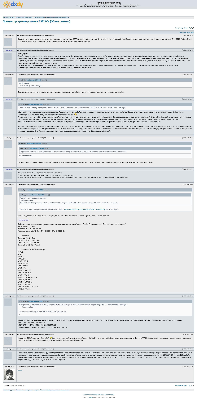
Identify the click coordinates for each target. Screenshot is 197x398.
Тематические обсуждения (24, 390)
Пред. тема (182, 32)
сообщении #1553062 (35, 104)
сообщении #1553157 (35, 301)
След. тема (190, 32)
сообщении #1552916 (35, 190)
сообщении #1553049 (34, 80)
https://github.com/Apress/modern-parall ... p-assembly (84, 209)
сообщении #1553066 (34, 143)
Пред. (185, 28)
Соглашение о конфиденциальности (93, 394)
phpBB (91, 397)
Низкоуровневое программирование (57, 390)
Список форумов (8, 390)
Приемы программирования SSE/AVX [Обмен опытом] (36, 21)
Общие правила (109, 394)
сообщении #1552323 (37, 195)
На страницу (179, 28)
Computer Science (39, 390)
